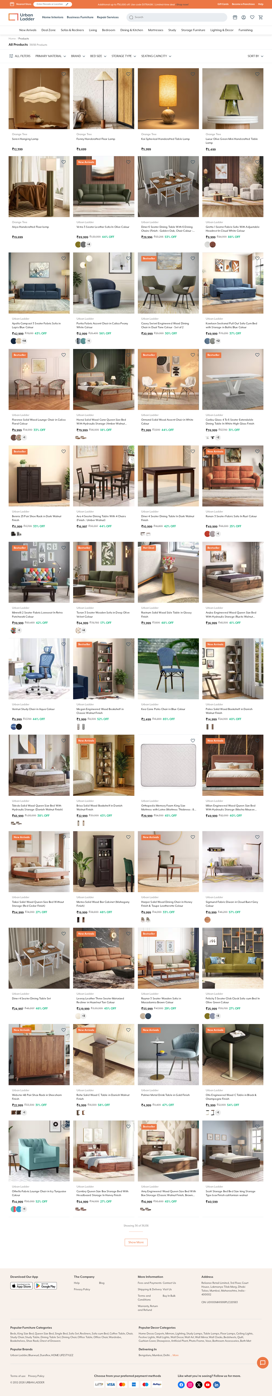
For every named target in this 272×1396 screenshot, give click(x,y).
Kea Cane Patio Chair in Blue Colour (163, 709)
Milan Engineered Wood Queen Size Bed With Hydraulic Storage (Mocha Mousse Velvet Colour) (230, 809)
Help (260, 4)
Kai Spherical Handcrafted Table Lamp (165, 139)
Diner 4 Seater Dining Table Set (31, 998)
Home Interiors (52, 17)
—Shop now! (182, 4)
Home (12, 38)
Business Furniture (80, 17)
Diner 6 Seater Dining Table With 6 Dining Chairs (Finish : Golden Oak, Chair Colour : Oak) (167, 230)
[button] (67, 4)
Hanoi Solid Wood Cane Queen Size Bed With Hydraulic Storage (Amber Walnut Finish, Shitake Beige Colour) (101, 423)
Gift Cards (223, 4)
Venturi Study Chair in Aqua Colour (33, 709)
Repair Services (108, 17)
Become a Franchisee (243, 4)
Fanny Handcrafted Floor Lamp (96, 139)
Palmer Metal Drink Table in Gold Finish (165, 1095)
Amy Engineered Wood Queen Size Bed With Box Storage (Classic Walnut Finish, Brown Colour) (168, 1195)
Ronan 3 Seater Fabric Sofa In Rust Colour (231, 516)
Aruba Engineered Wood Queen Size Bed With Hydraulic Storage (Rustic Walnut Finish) (231, 616)
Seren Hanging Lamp (25, 139)
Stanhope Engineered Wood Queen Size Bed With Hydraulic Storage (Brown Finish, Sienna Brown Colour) (39, 1388)
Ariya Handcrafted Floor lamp (30, 227)
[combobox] (51, 4)
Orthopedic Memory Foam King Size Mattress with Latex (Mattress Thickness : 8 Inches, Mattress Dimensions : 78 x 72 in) (167, 809)
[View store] (235, 17)
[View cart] (260, 17)
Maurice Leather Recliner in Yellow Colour (102, 1288)
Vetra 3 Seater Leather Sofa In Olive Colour (103, 227)
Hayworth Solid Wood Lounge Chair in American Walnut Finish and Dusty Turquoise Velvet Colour (164, 1388)
